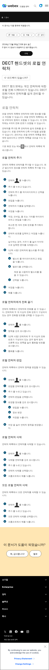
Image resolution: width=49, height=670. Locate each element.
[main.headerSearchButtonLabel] (35, 5)
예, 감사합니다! (17, 554)
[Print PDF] (17, 53)
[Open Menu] (46, 5)
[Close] (45, 646)
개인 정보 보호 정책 (11, 640)
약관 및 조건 (8, 636)
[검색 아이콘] (35, 6)
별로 (35, 554)
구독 (26, 53)
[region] (24, 656)
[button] (40, 5)
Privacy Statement (23, 658)
